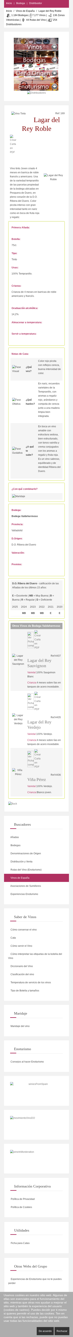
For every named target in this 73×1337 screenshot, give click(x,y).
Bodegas (15, 845)
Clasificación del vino (22, 974)
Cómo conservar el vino (23, 929)
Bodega (20, 3)
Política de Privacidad (22, 1199)
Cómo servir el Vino (21, 945)
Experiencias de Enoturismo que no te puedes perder (35, 1281)
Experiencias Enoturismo (24, 894)
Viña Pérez (36, 779)
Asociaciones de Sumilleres (25, 886)
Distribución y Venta (21, 861)
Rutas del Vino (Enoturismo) (26, 869)
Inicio (9, 3)
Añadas (14, 837)
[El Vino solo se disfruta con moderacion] (36, 1159)
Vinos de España (25, 11)
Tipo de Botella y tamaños (24, 990)
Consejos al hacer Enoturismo (27, 1061)
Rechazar (62, 1331)
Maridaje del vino (20, 1026)
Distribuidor (35, 3)
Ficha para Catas (20, 1243)
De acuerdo (45, 1331)
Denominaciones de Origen (25, 853)
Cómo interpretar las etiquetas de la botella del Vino (35, 956)
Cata (13, 937)
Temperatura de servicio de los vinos (30, 982)
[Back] (12, 804)
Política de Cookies (21, 1207)
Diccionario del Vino (21, 966)
